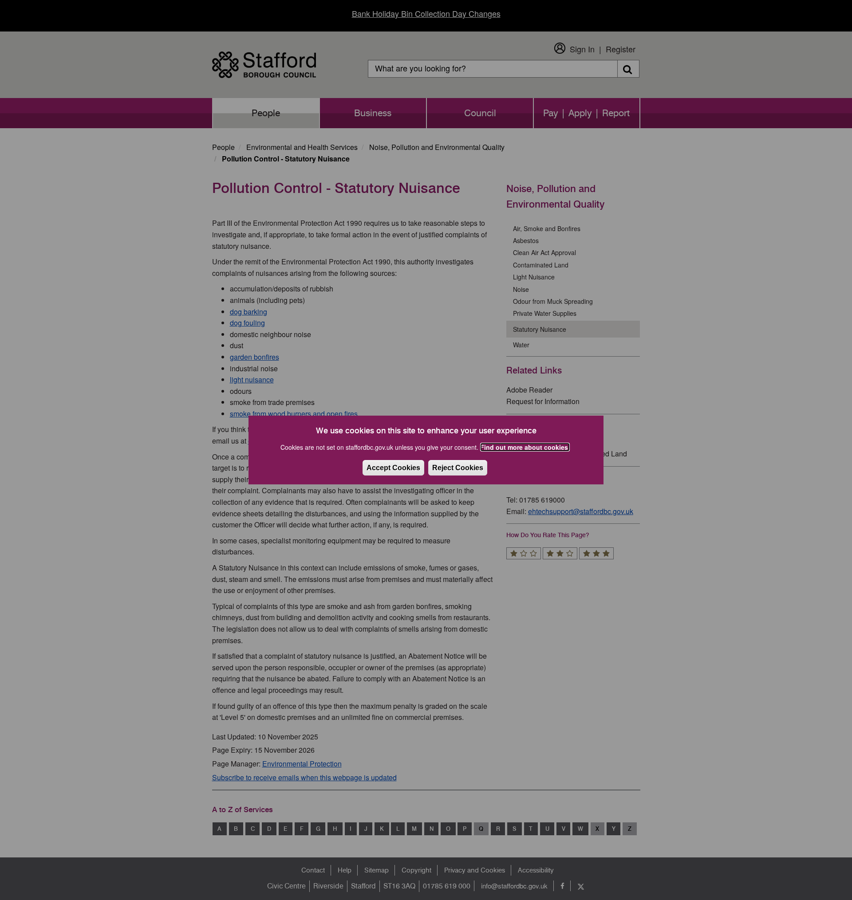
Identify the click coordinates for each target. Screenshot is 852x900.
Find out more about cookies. (525, 447)
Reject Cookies (457, 468)
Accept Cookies (393, 468)
